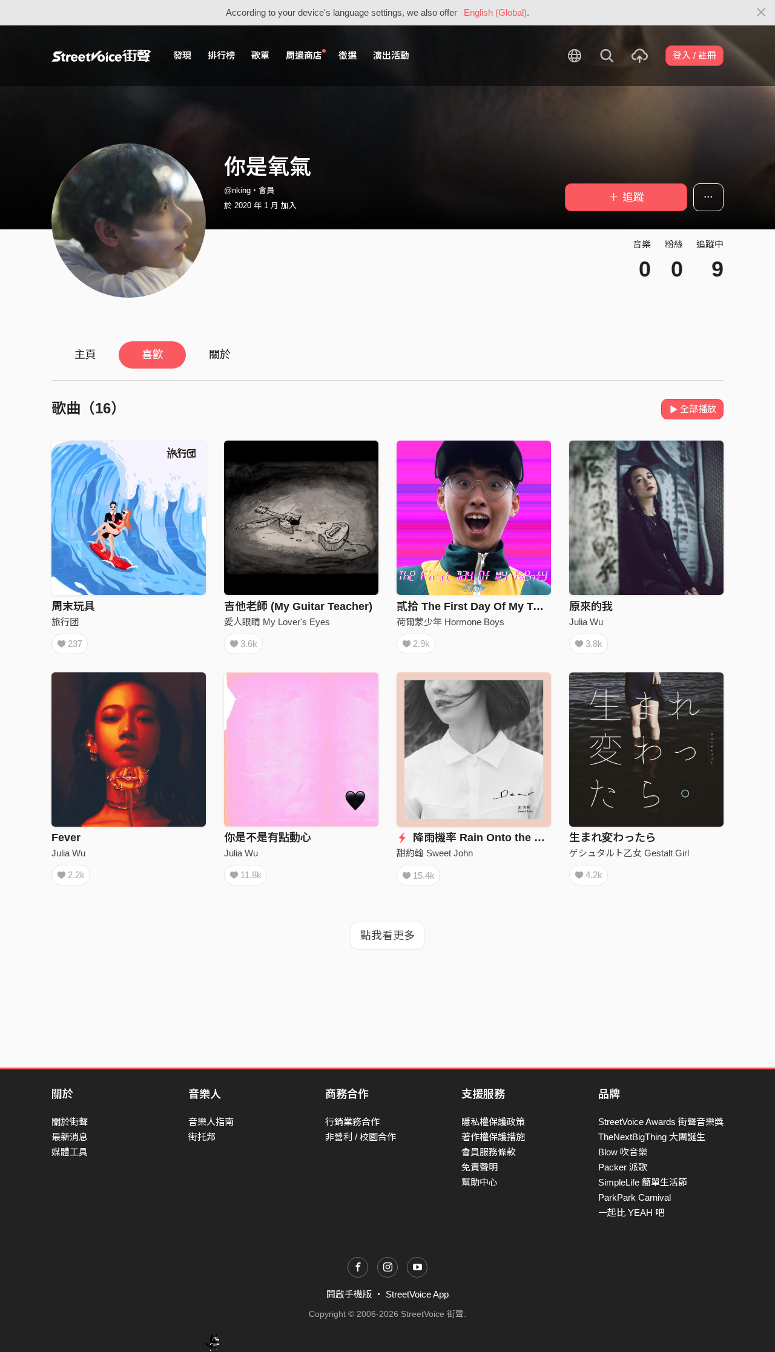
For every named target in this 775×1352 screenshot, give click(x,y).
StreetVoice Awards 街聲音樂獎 (661, 1122)
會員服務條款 (488, 1152)
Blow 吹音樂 (622, 1152)
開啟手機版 (349, 1294)
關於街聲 (69, 1122)
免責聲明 (479, 1167)
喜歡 (152, 355)
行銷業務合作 (352, 1122)
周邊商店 (304, 55)
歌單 (260, 55)
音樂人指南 (211, 1122)
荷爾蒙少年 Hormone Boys (450, 622)
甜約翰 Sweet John (435, 853)
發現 (182, 55)
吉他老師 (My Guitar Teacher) (298, 606)
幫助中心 (479, 1182)
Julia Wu (586, 622)
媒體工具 (69, 1152)
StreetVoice (101, 56)
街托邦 (202, 1137)
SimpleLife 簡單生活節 (642, 1182)
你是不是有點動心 (267, 838)
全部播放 (698, 409)
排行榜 (221, 55)
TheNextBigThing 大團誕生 (651, 1137)
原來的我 (591, 606)
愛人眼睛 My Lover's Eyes (277, 622)
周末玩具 (73, 606)
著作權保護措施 (493, 1137)
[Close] (761, 12)
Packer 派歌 (622, 1167)
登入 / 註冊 (694, 55)
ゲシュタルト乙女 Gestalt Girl (629, 853)
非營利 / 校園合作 (360, 1137)
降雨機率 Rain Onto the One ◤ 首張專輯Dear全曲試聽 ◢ (554, 838)
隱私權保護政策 (493, 1122)
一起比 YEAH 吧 (631, 1212)
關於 (220, 355)
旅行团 (65, 622)
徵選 (347, 55)
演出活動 (391, 55)
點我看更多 (387, 936)
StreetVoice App (417, 1294)
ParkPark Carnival (634, 1197)
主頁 (85, 355)
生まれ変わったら (612, 838)
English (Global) (495, 12)
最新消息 (69, 1137)
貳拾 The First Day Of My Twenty (480, 606)
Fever (66, 838)
